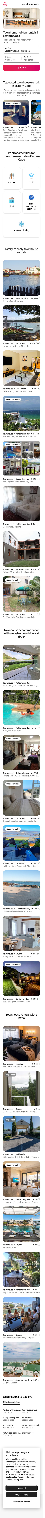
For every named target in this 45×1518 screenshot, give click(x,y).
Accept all (22, 1488)
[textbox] (12, 59)
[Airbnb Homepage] (5, 4)
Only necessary (21, 1495)
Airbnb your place (30, 4)
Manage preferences (21, 1501)
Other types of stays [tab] (11, 1402)
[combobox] (21, 50)
